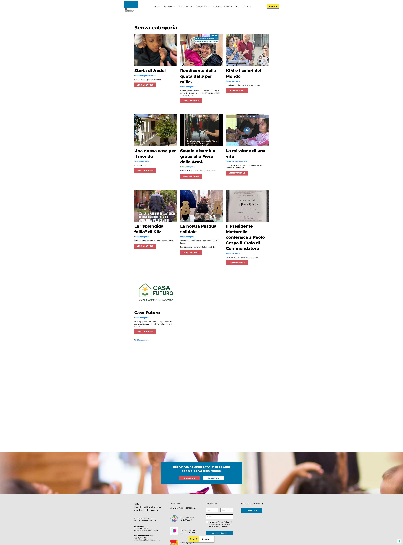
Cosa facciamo (184, 6)
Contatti (247, 6)
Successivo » (143, 340)
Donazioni (189, 478)
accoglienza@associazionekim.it (147, 540)
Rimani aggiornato (219, 533)
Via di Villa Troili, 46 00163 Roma (183, 508)
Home (157, 6)
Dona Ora (272, 6)
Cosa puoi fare (201, 6)
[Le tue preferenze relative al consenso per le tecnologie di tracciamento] (399, 541)
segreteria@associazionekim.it (147, 530)
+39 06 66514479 (141, 528)
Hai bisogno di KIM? (221, 6)
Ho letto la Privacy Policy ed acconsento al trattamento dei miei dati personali (220, 524)
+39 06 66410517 (141, 538)
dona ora (252, 510)
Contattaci (213, 478)
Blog (237, 6)
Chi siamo (168, 6)
